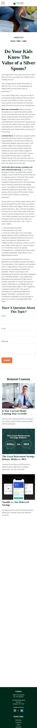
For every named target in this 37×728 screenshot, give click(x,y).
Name (4, 316)
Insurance (18, 727)
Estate (18, 724)
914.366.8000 (20, 695)
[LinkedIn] (21, 710)
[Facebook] (14, 710)
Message (5, 341)
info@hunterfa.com (18, 707)
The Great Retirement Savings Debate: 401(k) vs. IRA (18, 458)
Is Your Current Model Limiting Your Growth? (14, 412)
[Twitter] (18, 710)
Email (4, 328)
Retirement (18, 720)
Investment (19, 722)
